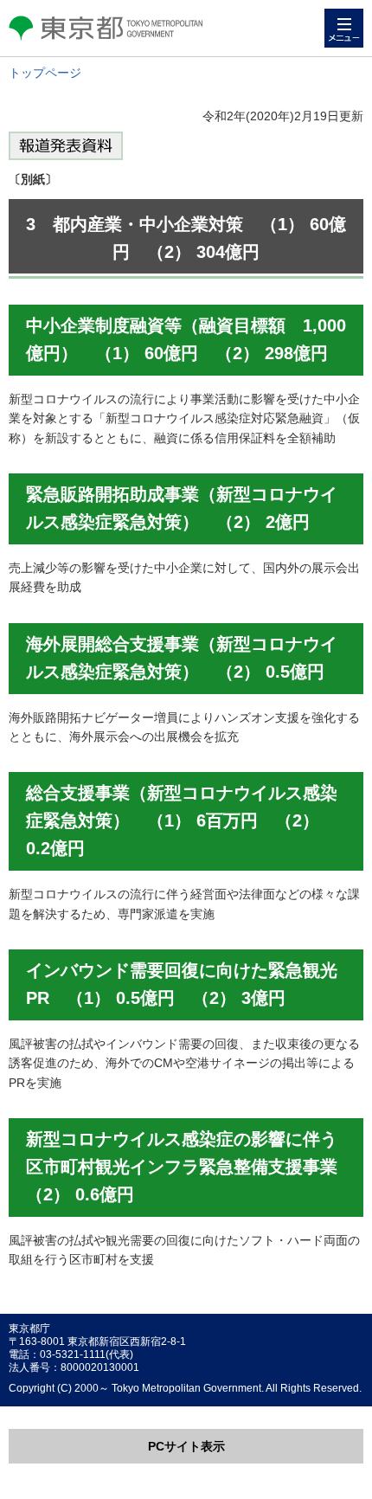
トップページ (45, 73)
